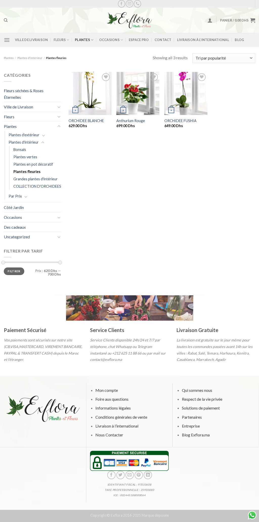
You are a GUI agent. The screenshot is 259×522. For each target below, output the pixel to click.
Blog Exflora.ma (195, 434)
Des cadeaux (15, 227)
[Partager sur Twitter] (120, 475)
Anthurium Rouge (130, 121)
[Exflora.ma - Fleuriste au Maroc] (129, 20)
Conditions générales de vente (121, 416)
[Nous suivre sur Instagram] (129, 3)
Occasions (109, 40)
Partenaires (192, 416)
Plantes (82, 40)
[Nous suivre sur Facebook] (121, 3)
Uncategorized (17, 236)
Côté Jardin (14, 207)
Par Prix (15, 196)
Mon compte (106, 390)
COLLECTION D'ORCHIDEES (37, 186)
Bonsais (19, 149)
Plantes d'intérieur (29, 58)
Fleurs (60, 40)
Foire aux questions (111, 399)
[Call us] (137, 3)
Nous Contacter (109, 434)
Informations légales (113, 407)
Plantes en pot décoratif (33, 164)
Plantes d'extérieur (24, 135)
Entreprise (191, 425)
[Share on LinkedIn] (148, 475)
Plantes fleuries (26, 171)
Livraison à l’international (203, 40)
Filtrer (14, 271)
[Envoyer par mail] (129, 475)
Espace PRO (139, 40)
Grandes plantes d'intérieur (35, 179)
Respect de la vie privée (202, 399)
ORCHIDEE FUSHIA (180, 121)
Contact (163, 40)
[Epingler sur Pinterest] (139, 475)
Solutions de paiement (201, 407)
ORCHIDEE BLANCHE (86, 121)
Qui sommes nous (197, 390)
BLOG (239, 40)
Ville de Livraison (31, 40)
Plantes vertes (25, 157)
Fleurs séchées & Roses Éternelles (24, 94)
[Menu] (7, 40)
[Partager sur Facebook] (111, 475)
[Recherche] (6, 20)
